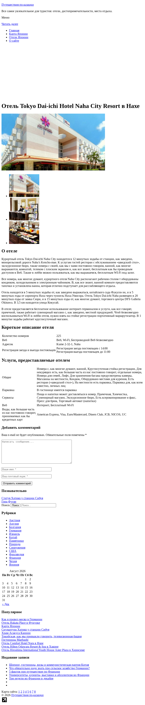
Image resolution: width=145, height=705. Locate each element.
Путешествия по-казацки (18, 4)
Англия (14, 523)
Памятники (16, 540)
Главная (14, 30)
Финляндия (16, 554)
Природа (14, 544)
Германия (15, 530)
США (12, 551)
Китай (13, 537)
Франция (15, 557)
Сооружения (17, 547)
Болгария (15, 527)
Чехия (13, 561)
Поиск (6, 505)
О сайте (14, 40)
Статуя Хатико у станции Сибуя (22, 498)
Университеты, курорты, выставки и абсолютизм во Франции (49, 675)
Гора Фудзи (9, 501)
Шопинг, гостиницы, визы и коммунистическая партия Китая (49, 664)
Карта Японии (18, 33)
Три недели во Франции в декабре (31, 678)
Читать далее (10, 24)
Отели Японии (18, 37)
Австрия (14, 520)
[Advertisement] (72, 71)
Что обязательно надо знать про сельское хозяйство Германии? (49, 668)
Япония (14, 564)
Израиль (14, 534)
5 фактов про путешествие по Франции (34, 671)
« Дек (5, 604)
